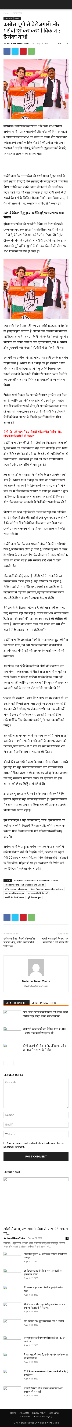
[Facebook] (6, 51)
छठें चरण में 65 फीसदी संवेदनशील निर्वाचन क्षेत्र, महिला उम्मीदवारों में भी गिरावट (32, 434)
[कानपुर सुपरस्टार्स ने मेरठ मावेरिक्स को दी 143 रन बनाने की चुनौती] (12, 1342)
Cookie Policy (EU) (43, 1416)
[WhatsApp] (31, 51)
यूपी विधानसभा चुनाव (34, 897)
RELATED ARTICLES (16, 1003)
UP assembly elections (16, 889)
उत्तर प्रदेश (17, 13)
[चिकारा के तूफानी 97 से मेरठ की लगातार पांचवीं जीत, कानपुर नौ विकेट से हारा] (12, 1258)
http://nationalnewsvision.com (36, 986)
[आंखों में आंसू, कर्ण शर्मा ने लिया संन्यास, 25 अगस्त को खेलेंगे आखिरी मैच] (36, 1201)
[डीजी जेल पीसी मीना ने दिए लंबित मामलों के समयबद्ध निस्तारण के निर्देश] (12, 1050)
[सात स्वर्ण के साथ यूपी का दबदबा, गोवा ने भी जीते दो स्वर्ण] (12, 1325)
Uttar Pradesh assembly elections (47, 889)
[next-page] (11, 1063)
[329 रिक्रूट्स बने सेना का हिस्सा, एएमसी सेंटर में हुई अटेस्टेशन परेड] (12, 1376)
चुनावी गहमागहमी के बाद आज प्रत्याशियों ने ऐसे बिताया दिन (55, 940)
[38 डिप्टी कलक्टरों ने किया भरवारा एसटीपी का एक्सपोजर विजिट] (12, 1275)
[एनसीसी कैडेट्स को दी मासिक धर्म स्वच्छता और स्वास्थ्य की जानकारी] (12, 1392)
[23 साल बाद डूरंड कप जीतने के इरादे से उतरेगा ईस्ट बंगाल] (12, 1292)
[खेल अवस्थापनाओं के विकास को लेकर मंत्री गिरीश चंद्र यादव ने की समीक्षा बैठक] (12, 1016)
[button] (6, 4)
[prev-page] (5, 1063)
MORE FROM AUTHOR (44, 1003)
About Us (24, 1412)
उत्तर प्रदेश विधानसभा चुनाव (14, 893)
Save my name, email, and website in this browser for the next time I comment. (33, 1145)
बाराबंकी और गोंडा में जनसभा (14, 897)
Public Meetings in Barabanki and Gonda (24, 884)
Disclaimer (54, 1412)
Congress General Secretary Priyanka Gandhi (36, 880)
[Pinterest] (23, 51)
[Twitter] (15, 51)
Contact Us (25, 1416)
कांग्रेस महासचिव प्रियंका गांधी (38, 893)
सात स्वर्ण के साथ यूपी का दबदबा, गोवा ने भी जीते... (44, 1321)
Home (6, 13)
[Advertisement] (36, 165)
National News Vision (18, 43)
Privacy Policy (38, 1412)
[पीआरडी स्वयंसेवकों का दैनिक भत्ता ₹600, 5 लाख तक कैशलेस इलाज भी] (12, 1033)
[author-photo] (36, 976)
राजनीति (17, 18)
